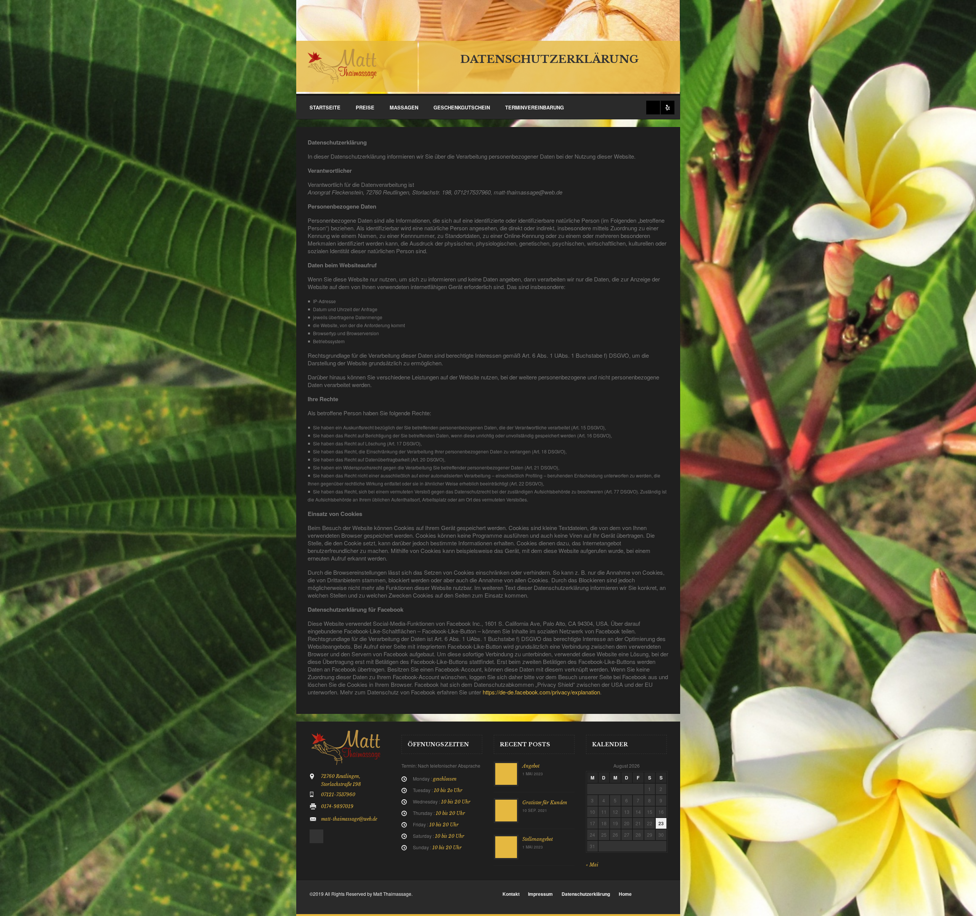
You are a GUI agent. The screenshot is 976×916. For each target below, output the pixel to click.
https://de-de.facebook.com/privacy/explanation (541, 692)
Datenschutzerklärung (586, 893)
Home (625, 893)
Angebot (530, 766)
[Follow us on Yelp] (667, 107)
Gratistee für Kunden (544, 802)
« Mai (592, 865)
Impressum (540, 893)
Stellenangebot (537, 839)
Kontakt (511, 893)
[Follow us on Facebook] (653, 107)
